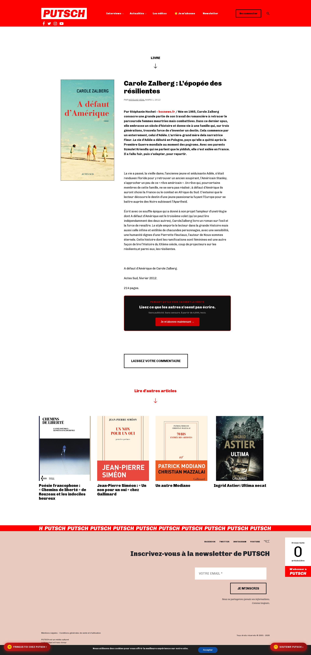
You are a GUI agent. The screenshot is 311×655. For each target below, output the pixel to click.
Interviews (113, 13)
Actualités (137, 13)
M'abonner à (298, 569)
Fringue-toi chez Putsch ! (27, 646)
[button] (268, 13)
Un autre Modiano (173, 485)
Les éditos (160, 13)
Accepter (208, 649)
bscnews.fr (167, 111)
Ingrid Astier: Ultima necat (240, 485)
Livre (155, 58)
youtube (255, 542)
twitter (224, 542)
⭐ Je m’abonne (184, 13)
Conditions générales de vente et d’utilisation (80, 633)
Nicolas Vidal (137, 99)
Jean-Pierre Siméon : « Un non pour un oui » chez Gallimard (121, 489)
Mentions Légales (49, 633)
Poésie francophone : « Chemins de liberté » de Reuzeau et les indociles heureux (62, 492)
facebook (209, 542)
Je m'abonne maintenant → (177, 321)
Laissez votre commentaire (156, 361)
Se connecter (248, 13)
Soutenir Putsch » (289, 646)
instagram (239, 542)
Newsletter (210, 13)
